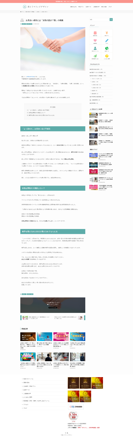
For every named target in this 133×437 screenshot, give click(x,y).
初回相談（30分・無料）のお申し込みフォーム (36, 400)
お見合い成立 (96, 84)
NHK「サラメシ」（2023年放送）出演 (88, 427)
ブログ (25, 408)
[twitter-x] (65, 433)
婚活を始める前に (96, 69)
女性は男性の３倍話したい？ (37, 112)
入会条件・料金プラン (29, 386)
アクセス (25, 404)
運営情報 (94, 103)
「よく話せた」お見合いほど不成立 (39, 110)
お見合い (23, 23)
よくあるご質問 (27, 397)
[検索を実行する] (111, 19)
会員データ (26, 390)
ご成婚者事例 (95, 100)
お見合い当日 (29, 23)
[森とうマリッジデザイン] (35, 6)
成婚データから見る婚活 (98, 72)
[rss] (67, 433)
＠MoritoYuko (30, 76)
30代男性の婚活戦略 (97, 96)
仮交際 (94, 90)
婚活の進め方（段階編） (98, 75)
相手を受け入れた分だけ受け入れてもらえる (41, 115)
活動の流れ (26, 382)
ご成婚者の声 (27, 393)
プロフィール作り (97, 78)
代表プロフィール (28, 379)
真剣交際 (95, 93)
